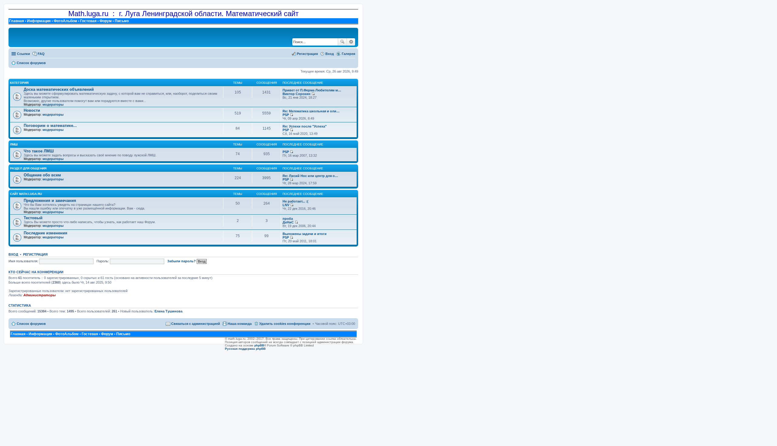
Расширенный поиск (351, 42)
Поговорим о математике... (50, 125)
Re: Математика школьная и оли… (311, 111)
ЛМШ (14, 144)
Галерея (348, 54)
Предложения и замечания (50, 200)
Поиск (342, 42)
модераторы (52, 104)
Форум (106, 21)
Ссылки (23, 54)
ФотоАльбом (65, 21)
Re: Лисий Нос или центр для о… (310, 176)
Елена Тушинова (168, 311)
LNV (286, 205)
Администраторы (39, 295)
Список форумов (31, 323)
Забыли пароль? (181, 261)
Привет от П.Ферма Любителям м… (312, 90)
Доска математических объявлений (59, 89)
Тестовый (33, 218)
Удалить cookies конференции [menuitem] (284, 323)
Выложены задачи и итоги (305, 234)
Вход (13, 254)
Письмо (122, 21)
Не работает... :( (295, 201)
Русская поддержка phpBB (245, 348)
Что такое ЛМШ (39, 151)
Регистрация (35, 254)
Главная (16, 21)
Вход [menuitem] (329, 54)
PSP (286, 115)
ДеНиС (288, 222)
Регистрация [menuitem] (307, 54)
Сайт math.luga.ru (26, 194)
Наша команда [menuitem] (240, 323)
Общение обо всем (42, 175)
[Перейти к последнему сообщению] (313, 94)
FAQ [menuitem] (41, 54)
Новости (32, 110)
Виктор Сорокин (296, 94)
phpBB (259, 345)
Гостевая (88, 21)
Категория (19, 82)
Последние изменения (45, 233)
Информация (39, 21)
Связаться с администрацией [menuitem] (195, 323)
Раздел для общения (28, 168)
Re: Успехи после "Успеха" (305, 126)
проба (288, 218)
